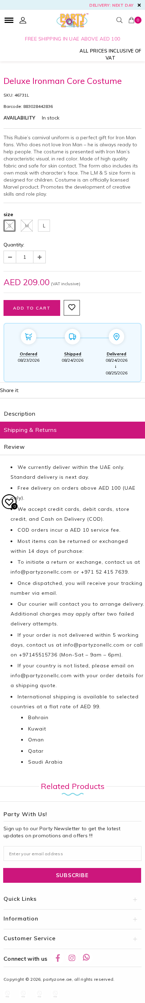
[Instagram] (71, 958)
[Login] (23, 20)
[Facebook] (57, 958)
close (139, 5)
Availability (19, 118)
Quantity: (14, 244)
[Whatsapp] (86, 958)
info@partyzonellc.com (41, 572)
